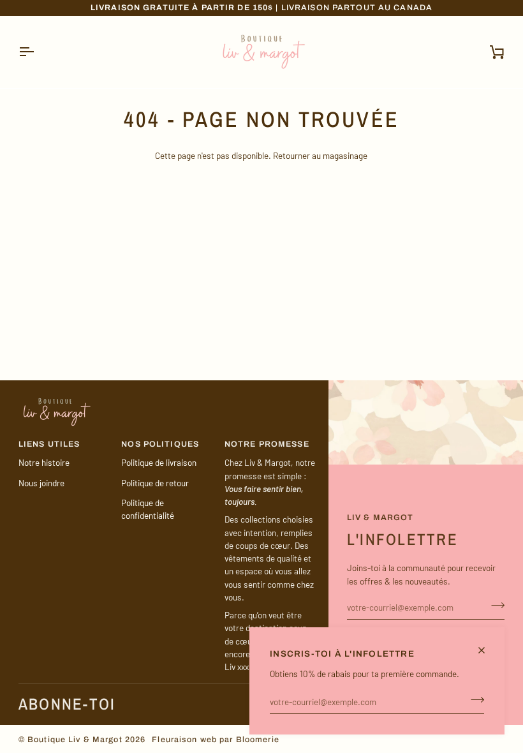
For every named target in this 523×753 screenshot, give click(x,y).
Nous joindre (41, 482)
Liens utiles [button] (49, 444)
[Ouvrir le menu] (37, 52)
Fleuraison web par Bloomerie (215, 739)
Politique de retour (155, 482)
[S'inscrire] (473, 700)
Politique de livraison (158, 462)
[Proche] (487, 650)
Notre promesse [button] (267, 444)
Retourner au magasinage (320, 155)
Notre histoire (44, 462)
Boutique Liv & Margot (74, 739)
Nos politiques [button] (160, 444)
